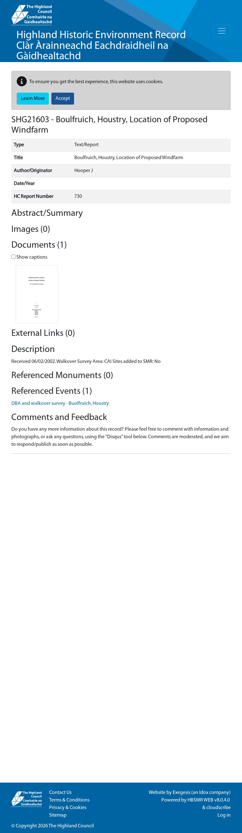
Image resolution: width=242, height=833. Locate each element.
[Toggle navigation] (222, 31)
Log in (224, 815)
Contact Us (60, 792)
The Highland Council (71, 826)
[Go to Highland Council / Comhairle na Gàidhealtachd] (31, 12)
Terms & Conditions (69, 800)
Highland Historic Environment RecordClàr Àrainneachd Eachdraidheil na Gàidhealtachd (101, 46)
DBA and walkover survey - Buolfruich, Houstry (60, 403)
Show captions (31, 257)
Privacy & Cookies (67, 807)
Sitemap (57, 815)
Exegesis (181, 792)
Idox (203, 792)
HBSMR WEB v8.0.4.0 (209, 800)
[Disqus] (121, 537)
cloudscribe (218, 807)
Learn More (33, 98)
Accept (62, 98)
